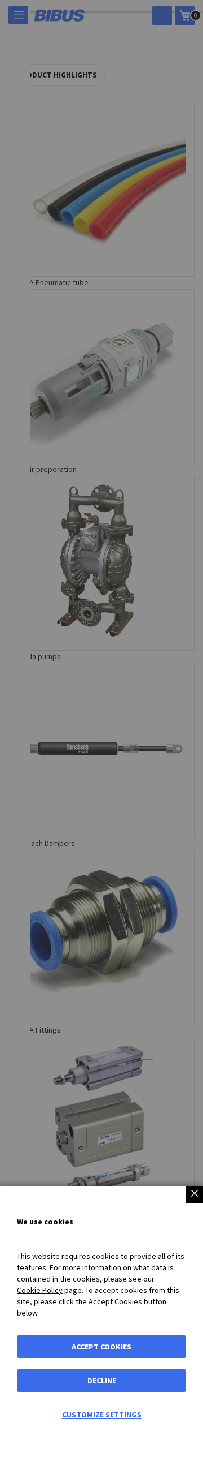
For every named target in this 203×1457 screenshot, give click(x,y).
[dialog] (101, 728)
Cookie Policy (40, 1290)
